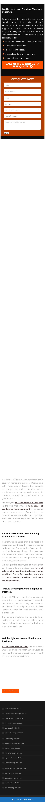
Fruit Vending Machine (12, 709)
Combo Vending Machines (13, 733)
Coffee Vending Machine (13, 763)
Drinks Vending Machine (13, 753)
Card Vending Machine (12, 748)
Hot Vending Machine (12, 739)
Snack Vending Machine (12, 778)
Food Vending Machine (12, 783)
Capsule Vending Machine (13, 718)
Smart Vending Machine (12, 728)
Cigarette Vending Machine (14, 758)
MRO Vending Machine (12, 788)
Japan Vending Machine (12, 773)
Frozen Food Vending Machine (15, 768)
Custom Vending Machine (13, 723)
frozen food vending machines (28, 574)
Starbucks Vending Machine (14, 743)
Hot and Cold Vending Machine (15, 714)
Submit (6, 133)
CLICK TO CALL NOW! (24, 799)
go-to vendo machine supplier (29, 502)
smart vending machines (18, 577)
